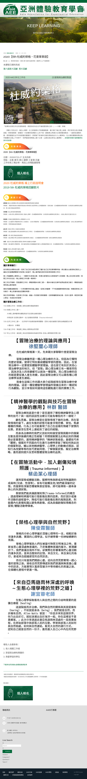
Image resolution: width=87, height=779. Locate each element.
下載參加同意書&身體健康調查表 (15, 665)
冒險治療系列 (10, 53)
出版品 (57, 772)
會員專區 (65, 772)
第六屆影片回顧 (10, 69)
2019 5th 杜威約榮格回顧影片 (21, 187)
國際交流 (5, 775)
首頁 (4, 772)
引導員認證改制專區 (18, 775)
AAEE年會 (29, 772)
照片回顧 (23, 69)
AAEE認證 (39, 772)
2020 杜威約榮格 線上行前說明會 (23, 183)
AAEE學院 (48, 772)
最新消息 (20, 772)
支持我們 (29, 775)
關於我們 (11, 772)
